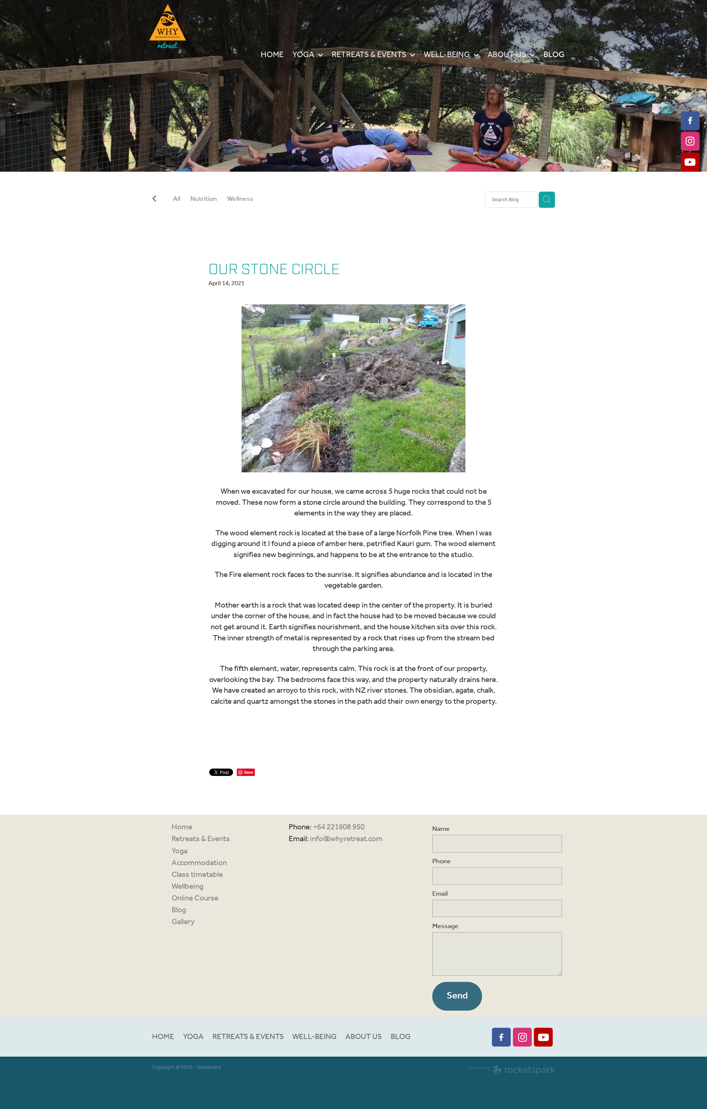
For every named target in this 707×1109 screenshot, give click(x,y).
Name (441, 829)
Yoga (179, 851)
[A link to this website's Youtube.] (690, 162)
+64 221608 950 (339, 827)
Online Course (195, 898)
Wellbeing (187, 886)
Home (182, 827)
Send (457, 996)
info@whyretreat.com (346, 839)
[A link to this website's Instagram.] (690, 141)
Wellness (240, 199)
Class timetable (197, 874)
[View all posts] (154, 200)
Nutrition (203, 199)
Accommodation (199, 863)
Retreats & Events (201, 839)
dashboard (209, 1068)
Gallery (183, 922)
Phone (441, 861)
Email (440, 894)
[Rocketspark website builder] (511, 1071)
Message (445, 926)
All (176, 199)
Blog (179, 910)
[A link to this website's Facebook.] (690, 120)
